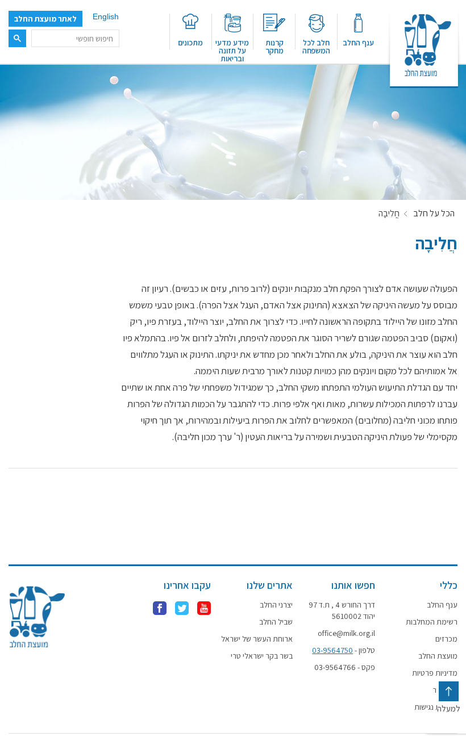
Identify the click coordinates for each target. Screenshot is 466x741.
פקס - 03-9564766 (344, 667)
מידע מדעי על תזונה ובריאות (232, 49)
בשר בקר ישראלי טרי (262, 656)
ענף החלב (358, 42)
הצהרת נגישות (435, 707)
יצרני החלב (276, 605)
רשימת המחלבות (431, 622)
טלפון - (343, 650)
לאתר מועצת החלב (45, 19)
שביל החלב (276, 622)
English (106, 16)
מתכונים (190, 42)
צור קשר (444, 690)
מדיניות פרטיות (434, 673)
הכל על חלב (434, 213)
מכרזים (446, 639)
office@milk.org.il (346, 633)
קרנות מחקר (274, 46)
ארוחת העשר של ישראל (257, 639)
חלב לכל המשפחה (316, 46)
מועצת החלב (437, 656)
